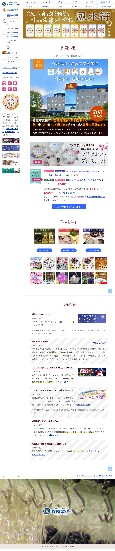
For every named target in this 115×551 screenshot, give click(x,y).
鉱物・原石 (89, 2)
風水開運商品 (12, 10)
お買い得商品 (105, 2)
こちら (38, 333)
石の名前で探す (12, 28)
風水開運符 (45, 6)
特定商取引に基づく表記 (104, 476)
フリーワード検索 (9, 68)
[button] (32, 155)
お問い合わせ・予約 (10, 77)
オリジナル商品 (45, 2)
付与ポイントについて (66, 193)
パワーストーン (30, 2)
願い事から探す (12, 36)
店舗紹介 (89, 6)
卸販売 (60, 6)
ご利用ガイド (74, 6)
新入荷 (60, 2)
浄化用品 (74, 2)
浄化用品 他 (12, 53)
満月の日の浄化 (12, 57)
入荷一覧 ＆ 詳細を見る (69, 206)
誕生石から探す (12, 32)
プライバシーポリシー (86, 476)
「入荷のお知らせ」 (40, 428)
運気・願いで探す (69, 250)
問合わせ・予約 (106, 6)
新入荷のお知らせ (9, 73)
